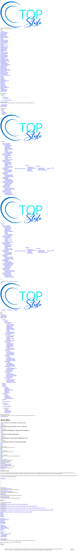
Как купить (7, 395)
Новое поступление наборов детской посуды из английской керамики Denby (14, 504)
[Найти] (1, 30)
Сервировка (9, 357)
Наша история (3, 518)
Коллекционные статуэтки (5, 461)
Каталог (6, 321)
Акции (1, 515)
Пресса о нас (2, 520)
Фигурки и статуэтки (11, 379)
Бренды (1, 513)
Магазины (2, 525)
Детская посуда (9, 351)
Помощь (1, 529)
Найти (2, 544)
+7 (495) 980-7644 (4, 89)
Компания (2, 516)
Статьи (1, 532)
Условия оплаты (3, 526)
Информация (2, 523)
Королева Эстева (3, 494)
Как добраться (3, 522)
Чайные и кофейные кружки (5, 464)
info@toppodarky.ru (4, 101)
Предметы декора (10, 373)
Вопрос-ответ (2, 531)
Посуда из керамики (10, 335)
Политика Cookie (49, 549)
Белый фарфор (9, 363)
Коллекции (2, 514)
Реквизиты (2, 521)
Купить (2, 423)
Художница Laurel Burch (4, 497)
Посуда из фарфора (10, 324)
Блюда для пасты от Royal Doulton (6, 491)
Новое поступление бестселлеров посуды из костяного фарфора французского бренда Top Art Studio (18, 506)
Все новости (9, 502)
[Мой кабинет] (0, 280)
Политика (2, 528)
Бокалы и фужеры (3, 466)
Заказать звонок (7, 412)
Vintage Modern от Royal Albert (5, 488)
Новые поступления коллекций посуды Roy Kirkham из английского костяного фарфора (16, 511)
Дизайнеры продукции (4, 519)
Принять (72, 549)
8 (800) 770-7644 (3, 91)
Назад (7, 320)
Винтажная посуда (10, 343)
